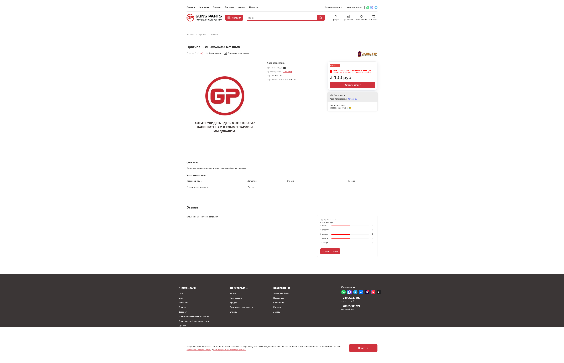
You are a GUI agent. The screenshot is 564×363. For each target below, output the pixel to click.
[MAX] (371, 7)
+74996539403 (335, 7)
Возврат (183, 312)
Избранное (278, 298)
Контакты (204, 7)
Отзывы (233, 312)
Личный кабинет (281, 293)
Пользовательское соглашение (194, 316)
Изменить (352, 98)
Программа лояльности (241, 307)
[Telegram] (376, 7)
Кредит (233, 302)
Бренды (202, 34)
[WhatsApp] (367, 7)
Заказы (277, 312)
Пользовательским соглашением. (229, 349)
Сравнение (278, 302)
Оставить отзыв (330, 251)
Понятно (363, 347)
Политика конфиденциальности (194, 321)
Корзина (277, 307)
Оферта (182, 325)
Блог (181, 298)
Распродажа (236, 298)
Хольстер (287, 71)
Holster (214, 34)
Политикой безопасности (199, 349)
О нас (181, 293)
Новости (253, 7)
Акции (241, 7)
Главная (191, 7)
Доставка (229, 7)
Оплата (216, 7)
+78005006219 (354, 7)
